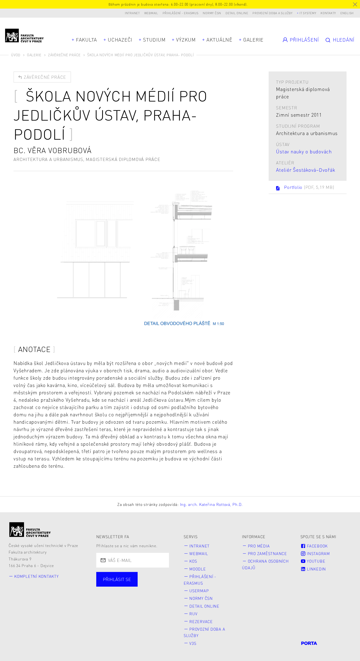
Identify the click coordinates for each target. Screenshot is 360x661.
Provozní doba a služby (272, 13)
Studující (113, 592)
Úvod (15, 55)
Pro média (259, 545)
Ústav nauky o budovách (304, 151)
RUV (193, 613)
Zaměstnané (149, 592)
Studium (154, 39)
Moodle (197, 568)
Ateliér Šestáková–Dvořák (305, 170)
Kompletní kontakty (36, 576)
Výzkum (186, 39)
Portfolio (309, 187)
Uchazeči (120, 39)
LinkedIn (316, 568)
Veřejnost (142, 601)
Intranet (132, 13)
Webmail (151, 13)
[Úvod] (30, 529)
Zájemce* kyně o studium (130, 609)
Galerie (253, 39)
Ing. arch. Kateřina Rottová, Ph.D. (211, 504)
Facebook (317, 545)
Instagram (318, 553)
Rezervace (201, 621)
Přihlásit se (117, 579)
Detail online (237, 13)
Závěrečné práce (64, 55)
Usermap (199, 590)
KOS (193, 561)
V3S (192, 643)
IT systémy (308, 13)
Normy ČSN (212, 13)
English (347, 13)
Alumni (111, 601)
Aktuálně (219, 39)
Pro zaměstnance (267, 553)
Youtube (315, 561)
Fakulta (86, 39)
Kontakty (328, 13)
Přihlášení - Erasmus (181, 13)
